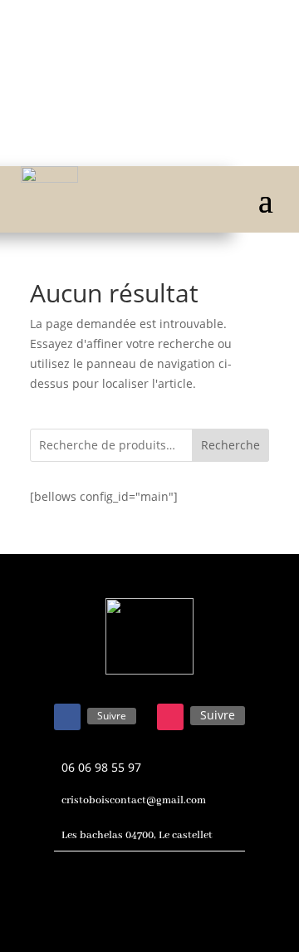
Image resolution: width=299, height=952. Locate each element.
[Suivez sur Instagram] (170, 717)
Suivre (111, 716)
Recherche (230, 445)
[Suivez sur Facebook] (67, 717)
